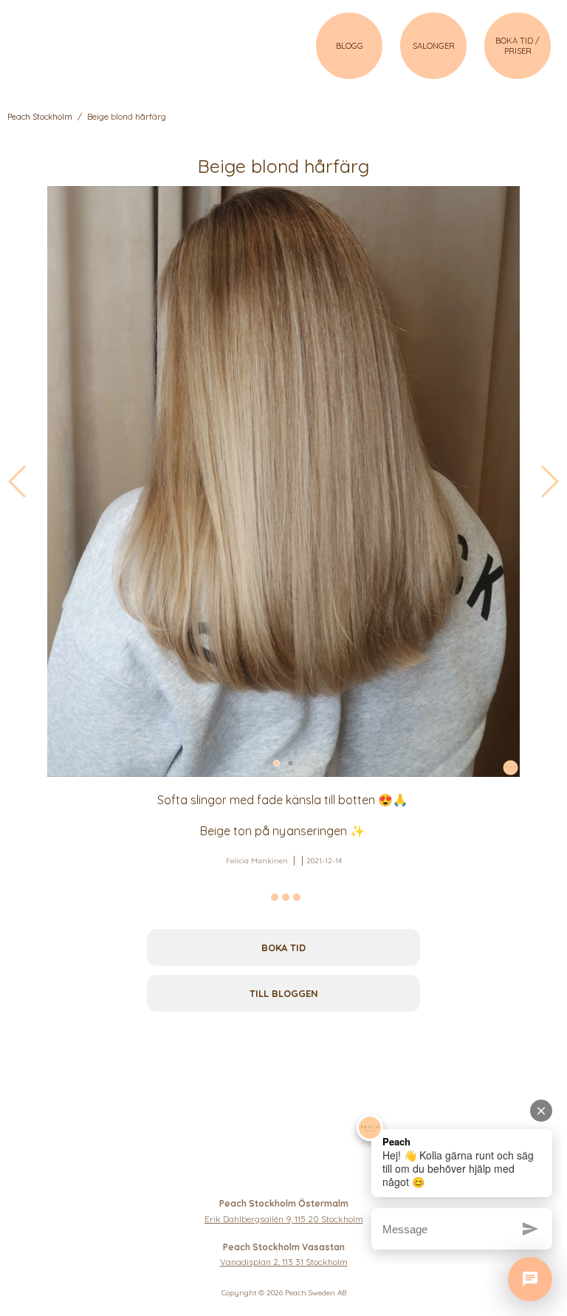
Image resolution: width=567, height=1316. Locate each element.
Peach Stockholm (39, 117)
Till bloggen (284, 993)
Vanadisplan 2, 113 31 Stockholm (284, 1261)
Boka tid (283, 947)
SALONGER (434, 46)
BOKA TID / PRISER (517, 45)
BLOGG (349, 46)
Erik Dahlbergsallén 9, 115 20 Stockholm (284, 1218)
